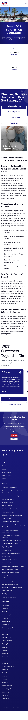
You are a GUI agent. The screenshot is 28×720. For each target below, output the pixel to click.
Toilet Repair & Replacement (9, 487)
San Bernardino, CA (7, 640)
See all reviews (14, 399)
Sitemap (4, 478)
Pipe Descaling (6, 556)
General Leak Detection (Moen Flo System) (13, 566)
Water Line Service (7, 550)
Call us (14, 438)
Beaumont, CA (5, 660)
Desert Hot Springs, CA (8, 627)
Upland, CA (5, 634)
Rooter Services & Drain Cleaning (10, 496)
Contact (4, 466)
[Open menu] (26, 4)
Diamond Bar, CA (6, 682)
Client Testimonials (6, 472)
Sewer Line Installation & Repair (10, 543)
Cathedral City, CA (6, 624)
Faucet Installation (6, 518)
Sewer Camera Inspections (9, 597)
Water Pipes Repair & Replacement (11, 553)
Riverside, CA (5, 605)
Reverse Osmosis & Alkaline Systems (11, 540)
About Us (4, 469)
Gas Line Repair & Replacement (10, 569)
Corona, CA (5, 608)
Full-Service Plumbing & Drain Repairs (11, 581)
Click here (14, 70)
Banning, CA (5, 663)
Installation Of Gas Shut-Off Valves (10, 572)
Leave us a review (15, 404)
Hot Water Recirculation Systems (10, 584)
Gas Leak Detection (7, 563)
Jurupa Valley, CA (6, 689)
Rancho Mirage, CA (7, 685)
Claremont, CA (5, 692)
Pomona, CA (5, 618)
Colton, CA (4, 631)
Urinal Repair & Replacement (9, 594)
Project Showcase (6, 475)
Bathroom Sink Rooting (8, 499)
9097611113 (14, 54)
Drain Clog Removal (7, 505)
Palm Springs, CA (6, 637)
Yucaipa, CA (5, 656)
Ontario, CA (5, 669)
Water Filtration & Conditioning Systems (12, 587)
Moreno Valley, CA (6, 615)
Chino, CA (4, 672)
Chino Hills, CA (5, 676)
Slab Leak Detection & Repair (9, 559)
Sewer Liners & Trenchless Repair (10, 508)
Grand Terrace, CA (7, 698)
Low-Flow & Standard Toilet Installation (12, 515)
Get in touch (14, 435)
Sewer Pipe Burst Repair (8, 512)
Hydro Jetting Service (7, 502)
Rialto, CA (4, 650)
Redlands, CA (5, 647)
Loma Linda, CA (6, 621)
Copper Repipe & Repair (8, 547)
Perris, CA (4, 679)
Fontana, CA (5, 653)
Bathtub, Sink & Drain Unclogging (10, 521)
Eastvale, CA (5, 695)
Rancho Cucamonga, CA (8, 666)
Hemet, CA (4, 611)
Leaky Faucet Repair (7, 590)
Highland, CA (5, 644)
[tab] (14, 106)
